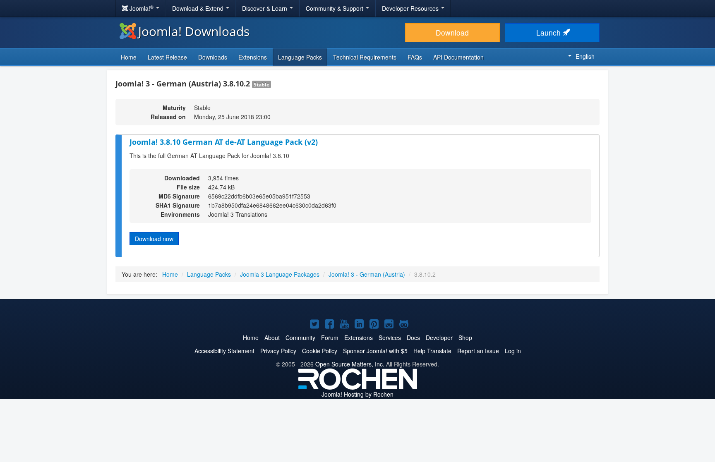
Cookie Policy (319, 351)
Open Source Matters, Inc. (349, 364)
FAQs (415, 57)
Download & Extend (198, 8)
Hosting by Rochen (357, 394)
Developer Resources (411, 8)
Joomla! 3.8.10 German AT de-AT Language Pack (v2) (224, 142)
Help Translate (432, 351)
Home (129, 57)
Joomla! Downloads (194, 31)
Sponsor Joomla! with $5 (375, 351)
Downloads (212, 57)
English (585, 56)
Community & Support (335, 8)
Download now (154, 239)
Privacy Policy (278, 351)
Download (452, 32)
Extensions (252, 57)
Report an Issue (478, 351)
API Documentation (458, 57)
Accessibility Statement (224, 351)
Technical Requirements (364, 57)
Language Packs (300, 57)
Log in (513, 351)
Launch (549, 32)
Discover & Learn (265, 8)
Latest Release (167, 57)
